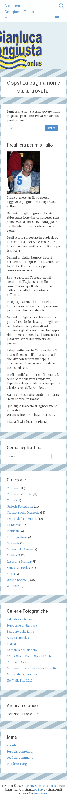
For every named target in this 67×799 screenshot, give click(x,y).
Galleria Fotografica (20, 506)
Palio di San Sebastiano (22, 619)
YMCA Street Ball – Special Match (30, 656)
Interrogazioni (17, 537)
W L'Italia (13, 586)
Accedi (11, 745)
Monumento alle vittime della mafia (31, 668)
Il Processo (14, 525)
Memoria (13, 543)
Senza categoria (17, 567)
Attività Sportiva (18, 637)
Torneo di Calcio (18, 662)
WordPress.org (17, 764)
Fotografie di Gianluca (22, 625)
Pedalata (12, 644)
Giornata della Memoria (23, 512)
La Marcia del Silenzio (22, 650)
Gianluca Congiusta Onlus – (19, 12)
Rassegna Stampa (19, 561)
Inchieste (13, 531)
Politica (12, 555)
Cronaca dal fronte (19, 494)
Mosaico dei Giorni (20, 549)
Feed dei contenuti (20, 751)
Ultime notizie (17, 580)
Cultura (12, 500)
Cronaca (12, 488)
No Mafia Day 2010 (19, 680)
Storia (11, 574)
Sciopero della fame (20, 631)
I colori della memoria (22, 518)
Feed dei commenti (20, 757)
